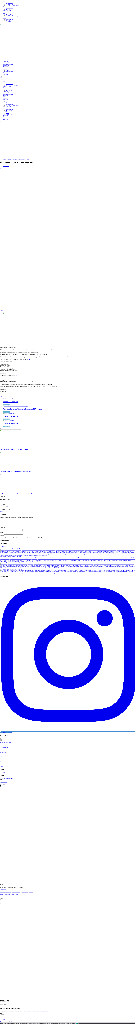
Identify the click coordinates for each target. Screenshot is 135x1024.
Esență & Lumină (9, 4)
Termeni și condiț (4, 747)
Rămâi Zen (5, 61)
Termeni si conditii (16, 892)
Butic (4, 1)
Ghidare (4, 6)
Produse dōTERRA (7, 10)
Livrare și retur (3, 752)
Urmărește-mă (6, 65)
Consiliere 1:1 (9, 90)
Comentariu (3, 527)
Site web (2, 535)
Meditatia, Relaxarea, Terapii (9, 159)
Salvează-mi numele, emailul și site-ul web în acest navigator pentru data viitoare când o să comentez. (24, 537)
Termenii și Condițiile (30, 1011)
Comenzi (5, 98)
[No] (78, 1023)
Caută (1, 895)
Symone (27, 159)
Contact (1, 766)
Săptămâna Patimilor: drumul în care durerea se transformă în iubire (20, 493)
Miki (1, 505)
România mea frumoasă (8, 64)
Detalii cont (5, 99)
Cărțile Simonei (9, 3)
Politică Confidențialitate (5, 742)
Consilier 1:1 (8, 9)
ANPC (1, 757)
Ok (77, 1023)
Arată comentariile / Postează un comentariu (9, 502)
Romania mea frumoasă (8, 94)
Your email (2, 1004)
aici (29, 359)
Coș (4, 96)
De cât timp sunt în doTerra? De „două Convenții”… (15, 449)
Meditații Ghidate (9, 8)
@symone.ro (3, 546)
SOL (1, 761)
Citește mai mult (6, 404)
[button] (67, 502)
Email (1, 532)
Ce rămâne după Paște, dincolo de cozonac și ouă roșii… (16, 471)
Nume (2, 530)
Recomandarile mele (20, 159)
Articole (7, 62)
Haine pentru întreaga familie (12, 5)
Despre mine (5, 66)
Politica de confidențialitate (42, 1011)
